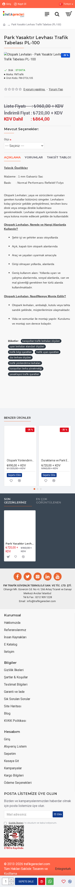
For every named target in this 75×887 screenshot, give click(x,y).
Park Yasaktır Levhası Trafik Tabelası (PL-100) (20, 543)
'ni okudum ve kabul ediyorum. (33, 823)
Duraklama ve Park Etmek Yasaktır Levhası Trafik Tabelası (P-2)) (55, 460)
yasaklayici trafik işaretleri (24, 374)
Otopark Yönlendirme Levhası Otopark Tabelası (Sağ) (21, 460)
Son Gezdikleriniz (15, 500)
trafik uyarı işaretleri (47, 352)
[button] (34, 489)
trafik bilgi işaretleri (21, 352)
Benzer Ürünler (17, 418)
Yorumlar (34, 157)
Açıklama (12, 157)
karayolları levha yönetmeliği (26, 368)
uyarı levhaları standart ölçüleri (27, 346)
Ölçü (6, 139)
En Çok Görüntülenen (48, 500)
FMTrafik (19, 74)
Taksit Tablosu (60, 157)
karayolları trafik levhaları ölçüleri (41, 340)
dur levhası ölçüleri (20, 357)
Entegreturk (63, 869)
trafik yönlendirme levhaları (25, 363)
